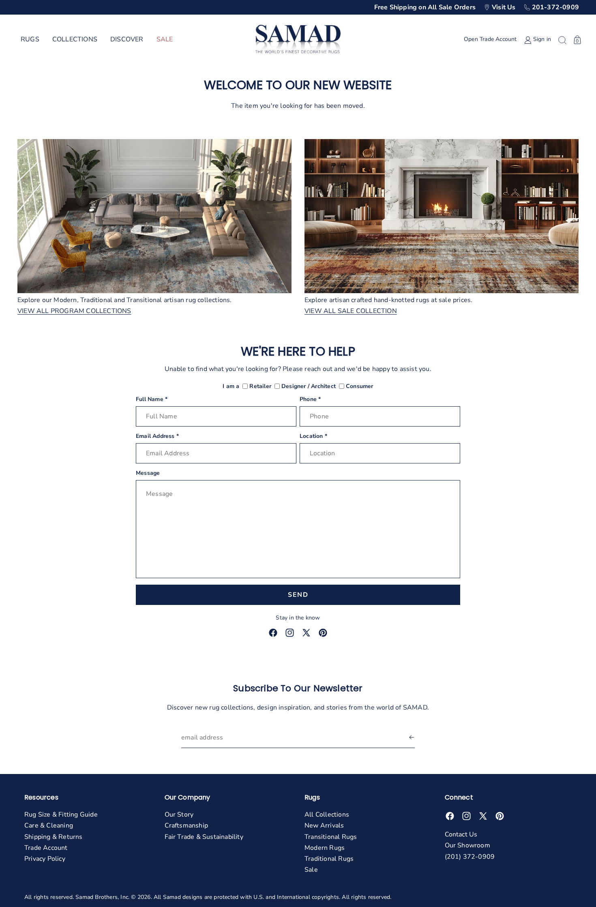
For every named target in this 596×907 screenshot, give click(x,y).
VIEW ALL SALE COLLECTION (350, 311)
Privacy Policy (44, 858)
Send (298, 594)
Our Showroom (467, 845)
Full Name (151, 399)
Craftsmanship (186, 825)
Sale (311, 869)
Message (148, 473)
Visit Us (504, 7)
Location (313, 436)
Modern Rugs (324, 847)
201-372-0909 (555, 7)
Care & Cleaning (48, 825)
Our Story (179, 814)
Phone (310, 399)
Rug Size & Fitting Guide (61, 814)
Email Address (157, 436)
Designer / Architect (308, 386)
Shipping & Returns (53, 836)
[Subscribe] (411, 737)
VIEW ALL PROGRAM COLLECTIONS (74, 311)
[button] (30, 40)
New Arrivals (324, 825)
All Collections (326, 814)
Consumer (359, 386)
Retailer (260, 386)
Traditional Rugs (329, 858)
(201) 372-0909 (470, 856)
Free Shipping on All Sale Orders (425, 7)
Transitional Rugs (330, 836)
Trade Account (46, 847)
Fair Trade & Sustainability (204, 836)
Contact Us (461, 834)
